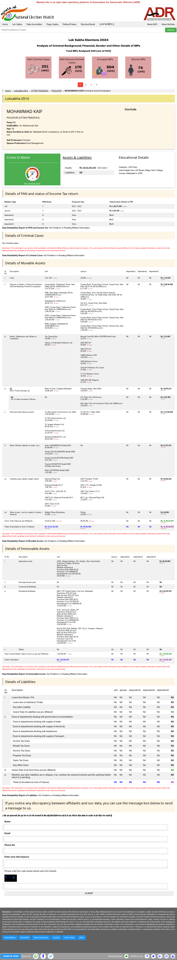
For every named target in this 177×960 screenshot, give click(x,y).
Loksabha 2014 (21, 91)
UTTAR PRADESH (39, 91)
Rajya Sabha (52, 24)
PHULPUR (57, 91)
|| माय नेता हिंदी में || (107, 24)
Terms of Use (69, 938)
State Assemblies (34, 24)
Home (5, 24)
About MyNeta (168, 24)
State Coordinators (41, 938)
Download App (115, 956)
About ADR (152, 24)
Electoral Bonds (88, 24)
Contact (56, 938)
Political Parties (69, 24)
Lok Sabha (17, 24)
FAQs (82, 938)
